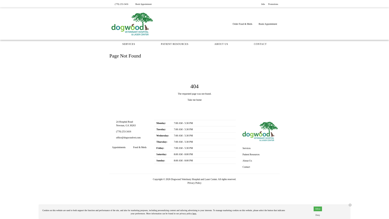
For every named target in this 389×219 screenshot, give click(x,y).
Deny (317, 215)
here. (195, 213)
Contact (260, 44)
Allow (317, 209)
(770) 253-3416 (123, 131)
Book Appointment (268, 24)
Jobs (263, 4)
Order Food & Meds (242, 24)
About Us (221, 44)
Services (128, 44)
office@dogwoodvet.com (128, 137)
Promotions (273, 4)
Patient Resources (174, 44)
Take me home (195, 100)
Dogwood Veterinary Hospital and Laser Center (194, 179)
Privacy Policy (194, 183)
